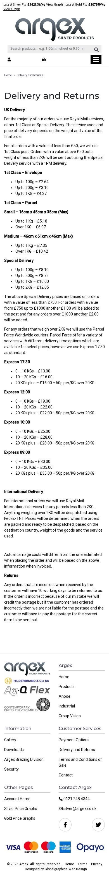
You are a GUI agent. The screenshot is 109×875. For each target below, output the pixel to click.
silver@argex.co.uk (79, 808)
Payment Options (74, 740)
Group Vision (70, 716)
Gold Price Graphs (19, 818)
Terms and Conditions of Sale (80, 762)
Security (11, 769)
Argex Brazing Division (24, 759)
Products (67, 686)
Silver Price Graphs (20, 808)
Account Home (17, 799)
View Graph (54, 4)
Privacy (96, 864)
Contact (66, 775)
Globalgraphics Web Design (66, 869)
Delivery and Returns (77, 749)
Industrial (67, 706)
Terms (82, 864)
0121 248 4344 (76, 799)
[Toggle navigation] (96, 59)
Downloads (14, 749)
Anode (64, 696)
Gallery (10, 740)
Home (8, 75)
